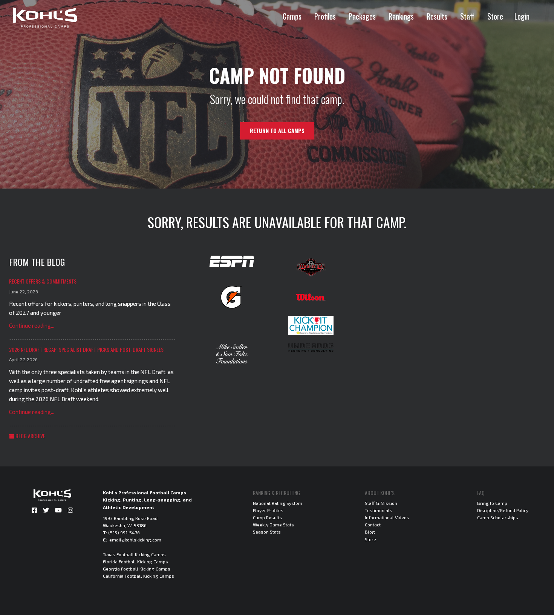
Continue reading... (31, 325)
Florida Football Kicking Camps (135, 561)
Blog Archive (29, 436)
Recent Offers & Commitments (43, 281)
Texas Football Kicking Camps (134, 554)
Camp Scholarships (497, 517)
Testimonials (378, 510)
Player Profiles (268, 510)
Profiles (325, 16)
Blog (370, 531)
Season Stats (267, 531)
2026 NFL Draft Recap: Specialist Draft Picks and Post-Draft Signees (86, 349)
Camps (292, 16)
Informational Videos (387, 517)
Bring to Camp (492, 503)
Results (437, 16)
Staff (467, 16)
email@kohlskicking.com (135, 539)
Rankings (401, 16)
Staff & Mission (381, 503)
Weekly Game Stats (273, 524)
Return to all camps (277, 131)
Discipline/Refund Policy (502, 510)
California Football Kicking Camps (138, 575)
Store (495, 16)
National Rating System (277, 503)
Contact (373, 524)
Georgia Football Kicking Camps (136, 568)
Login (522, 16)
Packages (362, 16)
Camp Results (267, 517)
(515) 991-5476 (124, 532)
